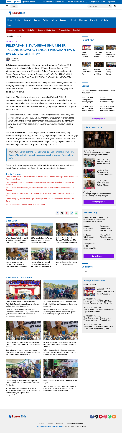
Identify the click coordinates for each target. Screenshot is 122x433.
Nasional (27, 20)
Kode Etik (31, 30)
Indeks (21, 30)
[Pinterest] (101, 417)
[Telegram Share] (71, 213)
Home (10, 20)
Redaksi (76, 30)
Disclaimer (12, 30)
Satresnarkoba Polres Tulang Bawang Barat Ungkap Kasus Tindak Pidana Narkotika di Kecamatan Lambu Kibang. (104, 184)
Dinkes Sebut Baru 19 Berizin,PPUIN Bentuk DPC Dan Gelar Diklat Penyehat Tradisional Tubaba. (40, 194)
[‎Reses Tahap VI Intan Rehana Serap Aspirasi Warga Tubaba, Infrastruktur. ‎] (111, 64)
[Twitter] (96, 417)
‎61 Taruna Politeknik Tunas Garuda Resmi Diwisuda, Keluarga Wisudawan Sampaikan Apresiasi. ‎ (68, 2)
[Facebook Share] (57, 213)
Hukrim (54, 20)
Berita (17, 20)
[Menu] (7, 6)
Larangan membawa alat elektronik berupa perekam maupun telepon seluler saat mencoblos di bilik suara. (108, 99)
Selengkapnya (98, 118)
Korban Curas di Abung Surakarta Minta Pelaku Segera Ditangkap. (105, 162)
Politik (45, 20)
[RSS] (114, 417)
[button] (110, 6)
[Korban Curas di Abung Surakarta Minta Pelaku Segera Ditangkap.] (89, 162)
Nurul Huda (14, 58)
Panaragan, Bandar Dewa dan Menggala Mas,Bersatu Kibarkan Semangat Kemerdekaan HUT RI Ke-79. (106, 228)
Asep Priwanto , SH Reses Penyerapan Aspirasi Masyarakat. (99, 310)
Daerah (37, 20)
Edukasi (73, 20)
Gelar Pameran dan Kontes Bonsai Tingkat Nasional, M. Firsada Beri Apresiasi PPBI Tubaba (97, 319)
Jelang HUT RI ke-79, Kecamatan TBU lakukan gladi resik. (90, 246)
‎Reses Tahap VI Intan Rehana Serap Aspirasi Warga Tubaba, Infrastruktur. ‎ (111, 71)
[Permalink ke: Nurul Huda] (8, 59)
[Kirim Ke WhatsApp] (76, 213)
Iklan (9, 25)
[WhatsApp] (110, 417)
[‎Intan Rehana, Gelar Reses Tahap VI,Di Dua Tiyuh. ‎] (67, 254)
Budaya (63, 20)
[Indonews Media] (16, 13)
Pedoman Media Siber (47, 30)
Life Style (104, 20)
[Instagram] (105, 417)
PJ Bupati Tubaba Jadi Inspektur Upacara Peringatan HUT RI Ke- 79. (90, 237)
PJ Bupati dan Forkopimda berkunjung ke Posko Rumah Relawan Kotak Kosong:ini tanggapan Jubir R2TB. (88, 99)
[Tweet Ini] (62, 213)
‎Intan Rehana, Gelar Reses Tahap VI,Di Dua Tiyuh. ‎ (26, 204)
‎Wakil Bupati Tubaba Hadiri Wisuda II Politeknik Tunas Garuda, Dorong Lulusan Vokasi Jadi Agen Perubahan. (42, 178)
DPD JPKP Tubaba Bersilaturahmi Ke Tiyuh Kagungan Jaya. (98, 92)
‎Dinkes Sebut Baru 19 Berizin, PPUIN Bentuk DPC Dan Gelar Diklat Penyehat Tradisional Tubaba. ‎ (40, 189)
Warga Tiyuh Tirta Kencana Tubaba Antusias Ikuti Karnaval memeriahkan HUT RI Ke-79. (106, 237)
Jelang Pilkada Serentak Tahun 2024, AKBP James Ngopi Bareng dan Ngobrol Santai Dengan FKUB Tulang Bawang (98, 327)
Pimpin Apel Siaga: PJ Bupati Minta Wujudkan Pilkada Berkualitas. (107, 108)
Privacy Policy (64, 30)
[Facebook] (92, 417)
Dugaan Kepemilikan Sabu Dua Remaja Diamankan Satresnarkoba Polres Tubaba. (90, 228)
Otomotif (93, 20)
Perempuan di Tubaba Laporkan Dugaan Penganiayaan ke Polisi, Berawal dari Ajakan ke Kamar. (104, 173)
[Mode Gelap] (115, 6)
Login (14, 6)
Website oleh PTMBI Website (75, 427)
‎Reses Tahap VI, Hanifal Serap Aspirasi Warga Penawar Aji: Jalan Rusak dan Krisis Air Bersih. (40, 200)
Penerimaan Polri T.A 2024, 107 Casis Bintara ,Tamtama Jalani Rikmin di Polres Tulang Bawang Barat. (98, 302)
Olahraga (83, 20)
